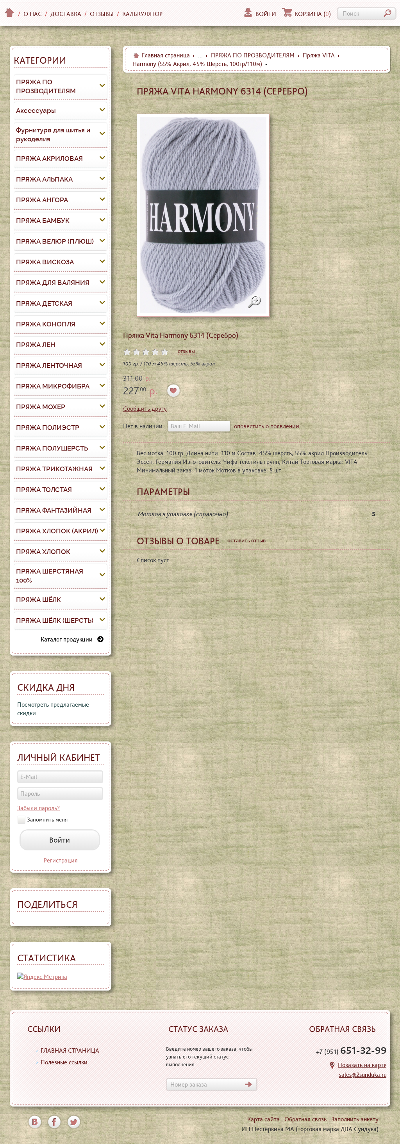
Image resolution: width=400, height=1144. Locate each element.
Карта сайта (263, 1119)
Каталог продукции (69, 639)
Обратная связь (305, 1119)
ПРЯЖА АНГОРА (42, 200)
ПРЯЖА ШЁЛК (38, 600)
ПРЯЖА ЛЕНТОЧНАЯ (49, 365)
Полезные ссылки (64, 1062)
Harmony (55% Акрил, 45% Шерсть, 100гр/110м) (197, 64)
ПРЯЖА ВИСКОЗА (45, 262)
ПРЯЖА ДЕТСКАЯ (44, 303)
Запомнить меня (47, 819)
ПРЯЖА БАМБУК (43, 221)
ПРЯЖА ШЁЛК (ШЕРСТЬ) (54, 620)
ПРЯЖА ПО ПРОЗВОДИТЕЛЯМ (46, 86)
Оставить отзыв (246, 540)
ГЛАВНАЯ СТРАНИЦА (70, 1050)
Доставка (65, 14)
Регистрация (61, 860)
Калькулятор (142, 14)
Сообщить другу (145, 408)
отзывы (186, 351)
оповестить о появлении (266, 426)
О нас (32, 14)
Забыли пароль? (38, 808)
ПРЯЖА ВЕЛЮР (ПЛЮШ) (55, 241)
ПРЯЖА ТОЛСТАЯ (44, 490)
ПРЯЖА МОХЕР (40, 407)
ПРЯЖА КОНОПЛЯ (45, 324)
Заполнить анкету (355, 1119)
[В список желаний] (173, 390)
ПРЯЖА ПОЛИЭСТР (47, 427)
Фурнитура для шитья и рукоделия (53, 134)
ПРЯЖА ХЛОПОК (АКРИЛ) (57, 531)
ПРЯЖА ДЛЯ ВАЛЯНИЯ (52, 283)
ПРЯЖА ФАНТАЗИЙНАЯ (53, 510)
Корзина (313, 14)
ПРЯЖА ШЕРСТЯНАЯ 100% (49, 575)
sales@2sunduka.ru (363, 1074)
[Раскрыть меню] (102, 87)
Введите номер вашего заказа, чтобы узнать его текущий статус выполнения (209, 1056)
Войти (265, 14)
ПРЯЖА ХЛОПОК (43, 552)
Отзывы (102, 14)
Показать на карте (362, 1065)
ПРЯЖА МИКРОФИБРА (52, 386)
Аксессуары (36, 110)
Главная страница (166, 55)
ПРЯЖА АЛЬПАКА (44, 179)
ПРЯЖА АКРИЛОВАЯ (49, 158)
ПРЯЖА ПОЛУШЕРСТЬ (52, 448)
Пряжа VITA (319, 55)
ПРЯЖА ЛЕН (35, 345)
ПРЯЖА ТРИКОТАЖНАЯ (54, 469)
